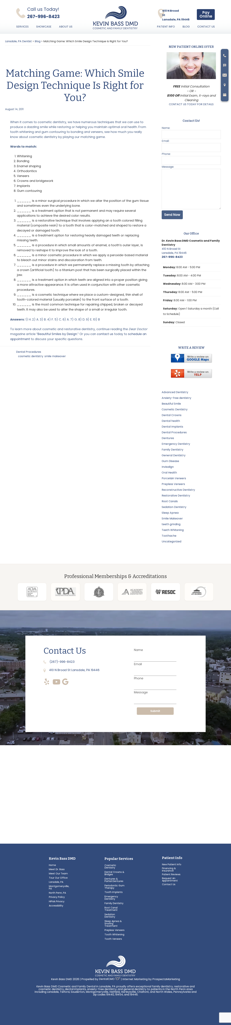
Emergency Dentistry (176, 444)
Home (52, 865)
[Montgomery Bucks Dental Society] (98, 592)
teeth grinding (171, 524)
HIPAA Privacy (56, 901)
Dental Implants (172, 427)
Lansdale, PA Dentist (18, 41)
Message (141, 692)
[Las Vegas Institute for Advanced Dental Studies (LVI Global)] (199, 592)
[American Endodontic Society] (165, 592)
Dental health (171, 421)
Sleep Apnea (170, 513)
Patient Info (166, 27)
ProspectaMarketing (166, 979)
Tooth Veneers (113, 939)
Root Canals (170, 501)
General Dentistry (174, 455)
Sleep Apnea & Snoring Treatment (113, 923)
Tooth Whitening (114, 934)
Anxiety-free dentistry (176, 398)
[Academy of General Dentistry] (132, 592)
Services (22, 27)
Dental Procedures (28, 352)
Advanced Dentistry (175, 392)
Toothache (169, 536)
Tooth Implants (114, 892)
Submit (155, 711)
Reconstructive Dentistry (178, 490)
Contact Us (206, 27)
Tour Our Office (58, 877)
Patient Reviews (171, 874)
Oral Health (169, 473)
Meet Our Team (58, 873)
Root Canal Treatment (111, 909)
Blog (186, 27)
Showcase (43, 27)
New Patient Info (171, 864)
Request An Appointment (170, 879)
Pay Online (206, 14)
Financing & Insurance (169, 869)
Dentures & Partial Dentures (114, 880)
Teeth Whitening (173, 530)
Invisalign (168, 467)
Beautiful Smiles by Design (57, 334)
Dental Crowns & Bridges (114, 873)
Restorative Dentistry (176, 495)
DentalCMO (107, 979)
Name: (166, 128)
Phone (138, 678)
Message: (168, 167)
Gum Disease (170, 461)
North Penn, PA (57, 892)
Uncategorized (171, 541)
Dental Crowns (171, 415)
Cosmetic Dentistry (175, 409)
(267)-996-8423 (62, 662)
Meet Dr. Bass (57, 869)
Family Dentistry (172, 450)
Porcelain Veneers (174, 478)
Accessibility (56, 905)
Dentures (168, 438)
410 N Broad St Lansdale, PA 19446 (174, 251)
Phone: (166, 154)
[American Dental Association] (32, 592)
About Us (65, 27)
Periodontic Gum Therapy (114, 887)
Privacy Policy (57, 897)
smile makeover (55, 356)
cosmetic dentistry (30, 356)
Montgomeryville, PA (59, 887)
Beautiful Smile (171, 404)
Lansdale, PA (56, 882)
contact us (105, 334)
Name (138, 650)
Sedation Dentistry (174, 507)
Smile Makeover (172, 518)
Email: (165, 141)
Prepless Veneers (173, 484)
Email (138, 664)
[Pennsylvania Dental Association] (65, 592)
